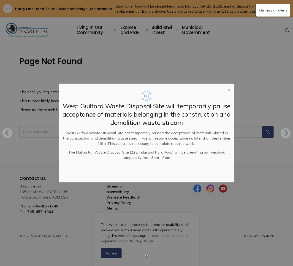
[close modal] (228, 89)
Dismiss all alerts (273, 10)
